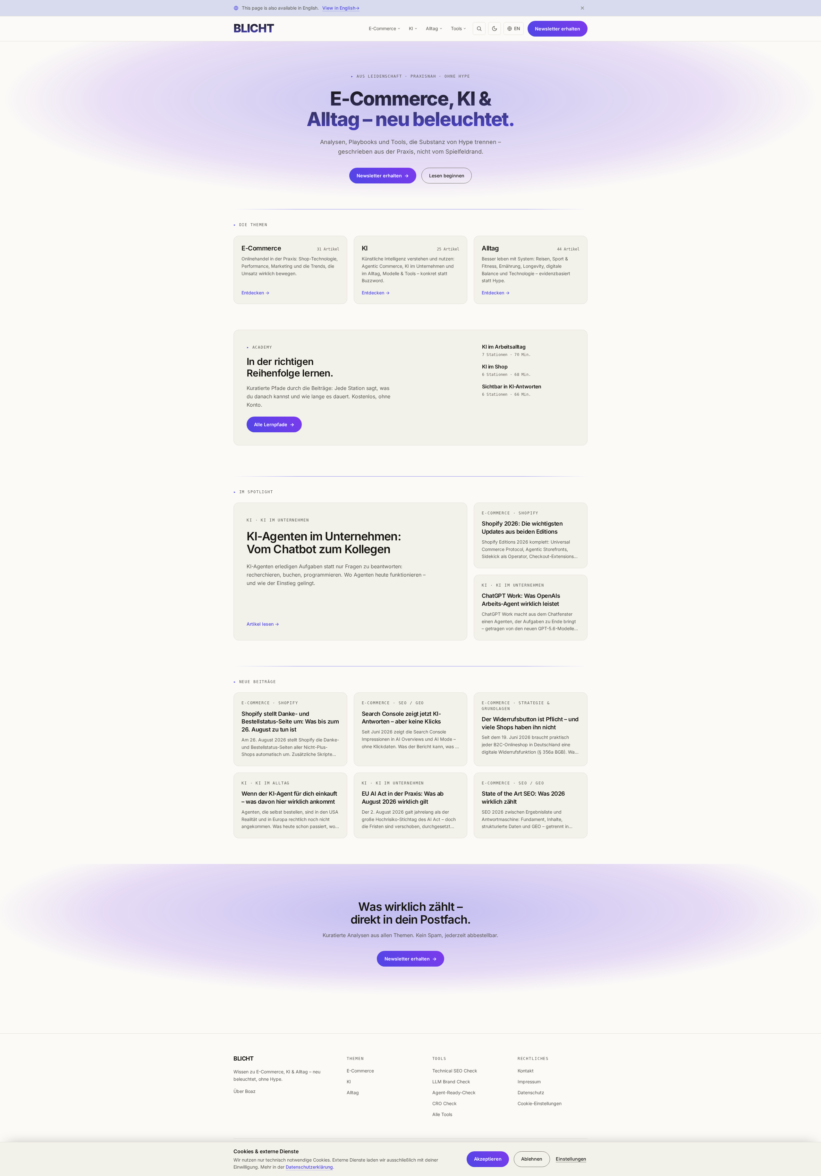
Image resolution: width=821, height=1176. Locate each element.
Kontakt (526, 1070)
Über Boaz (244, 1091)
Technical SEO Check (454, 1070)
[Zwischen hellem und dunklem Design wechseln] (494, 28)
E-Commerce (382, 28)
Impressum (529, 1081)
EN (517, 28)
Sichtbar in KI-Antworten (511, 386)
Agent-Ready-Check (454, 1092)
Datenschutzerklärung (309, 1167)
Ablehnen (531, 1159)
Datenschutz (531, 1092)
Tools (456, 28)
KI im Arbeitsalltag (504, 346)
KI (411, 28)
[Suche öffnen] (479, 28)
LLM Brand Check (451, 1081)
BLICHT (243, 1058)
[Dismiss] (582, 8)
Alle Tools (442, 1114)
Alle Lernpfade (274, 424)
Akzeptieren (488, 1159)
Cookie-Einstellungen (540, 1103)
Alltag (432, 28)
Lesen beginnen (446, 175)
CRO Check (444, 1103)
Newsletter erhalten (557, 28)
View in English (341, 8)
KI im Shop (494, 366)
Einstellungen (571, 1159)
